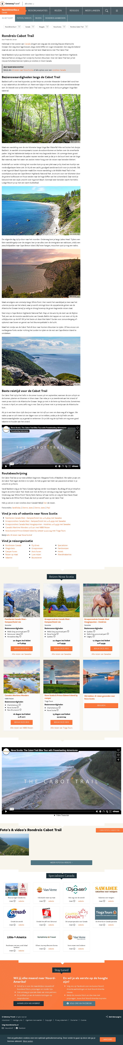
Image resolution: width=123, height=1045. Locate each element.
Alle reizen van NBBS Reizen (21, 728)
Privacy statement (61, 1020)
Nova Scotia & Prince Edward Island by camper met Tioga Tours (35, 530)
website (21, 901)
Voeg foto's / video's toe (109, 830)
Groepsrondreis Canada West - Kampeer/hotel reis (58, 620)
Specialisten (63, 545)
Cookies (83, 1020)
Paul (48, 507)
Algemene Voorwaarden (33, 1020)
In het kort (7, 18)
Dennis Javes (27, 507)
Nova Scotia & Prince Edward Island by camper (61, 697)
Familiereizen (63, 548)
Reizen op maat (11, 554)
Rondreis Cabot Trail (77, 27)
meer (11, 901)
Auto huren (36, 551)
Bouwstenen (37, 557)
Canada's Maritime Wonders (17, 695)
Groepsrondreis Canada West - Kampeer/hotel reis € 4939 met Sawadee (35, 521)
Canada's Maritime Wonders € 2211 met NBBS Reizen (27, 527)
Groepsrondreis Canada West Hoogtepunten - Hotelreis (96, 620)
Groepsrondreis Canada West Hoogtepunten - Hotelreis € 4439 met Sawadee (37, 524)
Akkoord (107, 1039)
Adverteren (6, 1020)
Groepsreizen (37, 548)
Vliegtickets (10, 548)
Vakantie (8, 557)
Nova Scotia (57, 27)
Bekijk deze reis (21, 648)
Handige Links (17, 1020)
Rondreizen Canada (13, 545)
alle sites (28, 3)
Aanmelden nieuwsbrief (28, 1003)
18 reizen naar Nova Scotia (22, 70)
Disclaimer (74, 1020)
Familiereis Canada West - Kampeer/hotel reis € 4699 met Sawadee (33, 517)
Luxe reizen (36, 554)
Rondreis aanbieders (55, 18)
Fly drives (35, 545)
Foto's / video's (24, 18)
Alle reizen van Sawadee (21, 654)
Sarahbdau (16, 507)
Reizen (38, 18)
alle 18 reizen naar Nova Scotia (19, 535)
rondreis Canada (59, 70)
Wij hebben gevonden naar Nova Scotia (99, 697)
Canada (27, 27)
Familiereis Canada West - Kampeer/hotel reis (16, 620)
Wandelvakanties (64, 554)
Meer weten (28, 1041)
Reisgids (41, 27)
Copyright (48, 1020)
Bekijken (101, 705)
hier (45, 502)
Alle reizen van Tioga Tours (61, 728)
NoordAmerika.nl (10, 27)
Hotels (60, 551)
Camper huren (11, 551)
